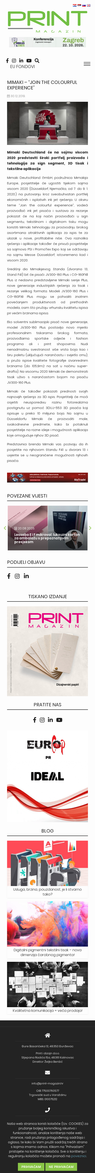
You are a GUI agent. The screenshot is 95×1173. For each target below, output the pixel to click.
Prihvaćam (31, 1167)
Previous (5, 528)
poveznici (78, 1156)
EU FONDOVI (22, 67)
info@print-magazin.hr (47, 1083)
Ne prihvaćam (61, 1167)
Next (90, 528)
